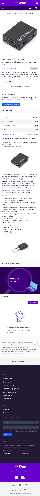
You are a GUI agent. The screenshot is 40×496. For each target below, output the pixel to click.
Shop (2, 8)
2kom (36, 125)
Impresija (14, 490)
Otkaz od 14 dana (8, 385)
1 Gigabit (35, 117)
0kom (36, 121)
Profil (5, 406)
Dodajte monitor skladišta (11, 104)
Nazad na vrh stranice (19, 361)
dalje (20, 78)
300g (36, 130)
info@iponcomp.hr (26, 451)
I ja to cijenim (33, 302)
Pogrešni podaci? (33, 134)
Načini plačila (7, 399)
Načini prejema (7, 395)
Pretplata (7, 434)
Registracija (6, 413)
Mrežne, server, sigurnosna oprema (18, 13)
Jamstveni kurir (7, 379)
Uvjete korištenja (19, 431)
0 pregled (13, 68)
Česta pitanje (7, 382)
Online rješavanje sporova (11, 389)
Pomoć (5, 442)
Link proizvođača (7, 134)
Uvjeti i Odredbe (24, 490)
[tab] (19, 55)
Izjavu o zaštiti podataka (31, 431)
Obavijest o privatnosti (10, 392)
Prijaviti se (6, 409)
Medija (30, 13)
